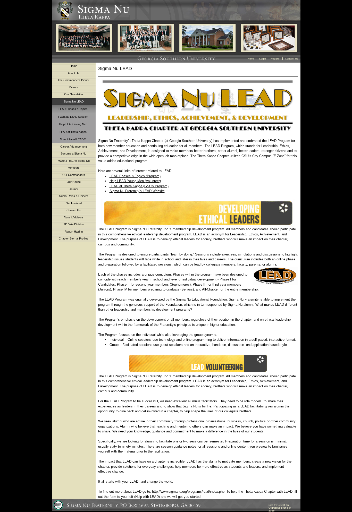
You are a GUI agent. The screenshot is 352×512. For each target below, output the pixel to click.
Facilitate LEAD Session (73, 116)
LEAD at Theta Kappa (73, 131)
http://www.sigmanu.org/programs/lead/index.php (188, 491)
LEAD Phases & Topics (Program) (135, 176)
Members (74, 167)
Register (275, 58)
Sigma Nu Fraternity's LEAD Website (137, 191)
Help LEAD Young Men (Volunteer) (135, 181)
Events (73, 87)
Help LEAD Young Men (73, 124)
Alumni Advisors (73, 217)
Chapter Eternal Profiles (73, 238)
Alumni (74, 189)
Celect (281, 505)
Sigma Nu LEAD (74, 101)
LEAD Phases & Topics (73, 108)
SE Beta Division (73, 224)
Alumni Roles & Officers (73, 196)
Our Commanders (73, 174)
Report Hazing (74, 231)
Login (262, 58)
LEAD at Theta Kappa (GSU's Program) (139, 186)
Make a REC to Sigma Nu (74, 160)
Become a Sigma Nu (73, 153)
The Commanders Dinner (73, 80)
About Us (73, 73)
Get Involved (74, 203)
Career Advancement (73, 146)
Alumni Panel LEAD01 (73, 139)
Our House (74, 181)
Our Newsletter (73, 94)
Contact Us (291, 58)
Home (251, 58)
